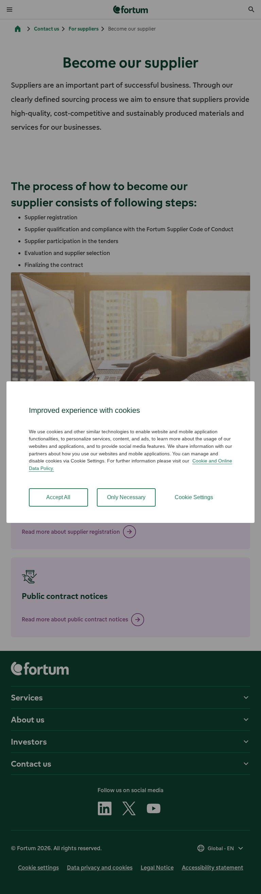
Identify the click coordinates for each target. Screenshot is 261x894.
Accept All (58, 497)
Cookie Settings (194, 497)
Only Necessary (126, 497)
